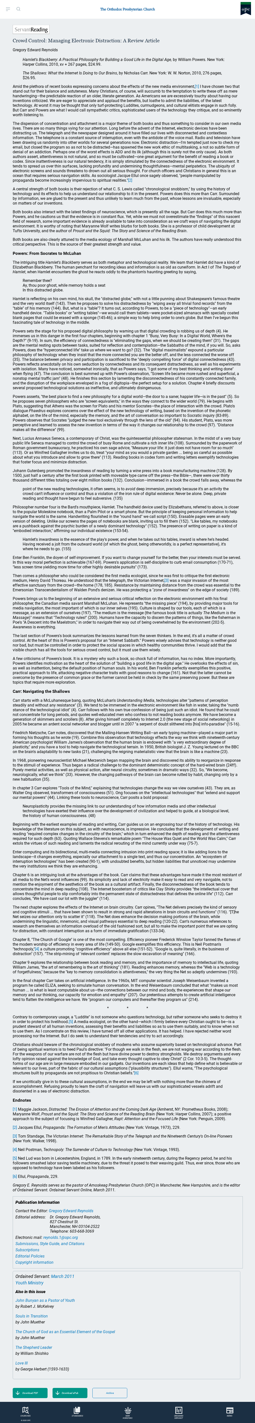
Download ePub (70, 1393)
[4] (37, 949)
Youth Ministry (29, 1282)
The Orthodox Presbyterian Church (127, 9)
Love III (21, 1363)
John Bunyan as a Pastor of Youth (45, 1300)
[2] (130, 180)
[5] (71, 1021)
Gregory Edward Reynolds (71, 1210)
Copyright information (34, 1262)
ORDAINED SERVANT (178, 1417)
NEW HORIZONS (127, 1417)
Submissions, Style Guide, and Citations (49, 1243)
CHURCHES (25, 1416)
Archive (110, 1393)
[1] (197, 86)
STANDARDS (77, 1416)
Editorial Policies (30, 1256)
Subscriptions (27, 1250)
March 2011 (62, 1276)
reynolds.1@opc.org (60, 1237)
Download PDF (30, 1393)
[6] (136, 1073)
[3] (166, 580)
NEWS (229, 1416)
